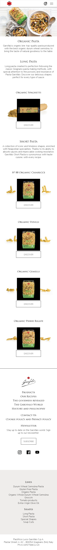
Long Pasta (28, 513)
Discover (28, 125)
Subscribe (28, 441)
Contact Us (28, 415)
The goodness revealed (28, 401)
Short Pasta (28, 516)
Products (28, 392)
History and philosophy (28, 409)
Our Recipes (28, 396)
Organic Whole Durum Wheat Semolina (29, 494)
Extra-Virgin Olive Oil (28, 503)
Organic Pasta (28, 492)
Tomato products (28, 500)
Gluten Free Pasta (28, 489)
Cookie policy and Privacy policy (28, 419)
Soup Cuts (28, 522)
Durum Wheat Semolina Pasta (28, 486)
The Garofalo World (28, 405)
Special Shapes (28, 519)
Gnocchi (29, 497)
